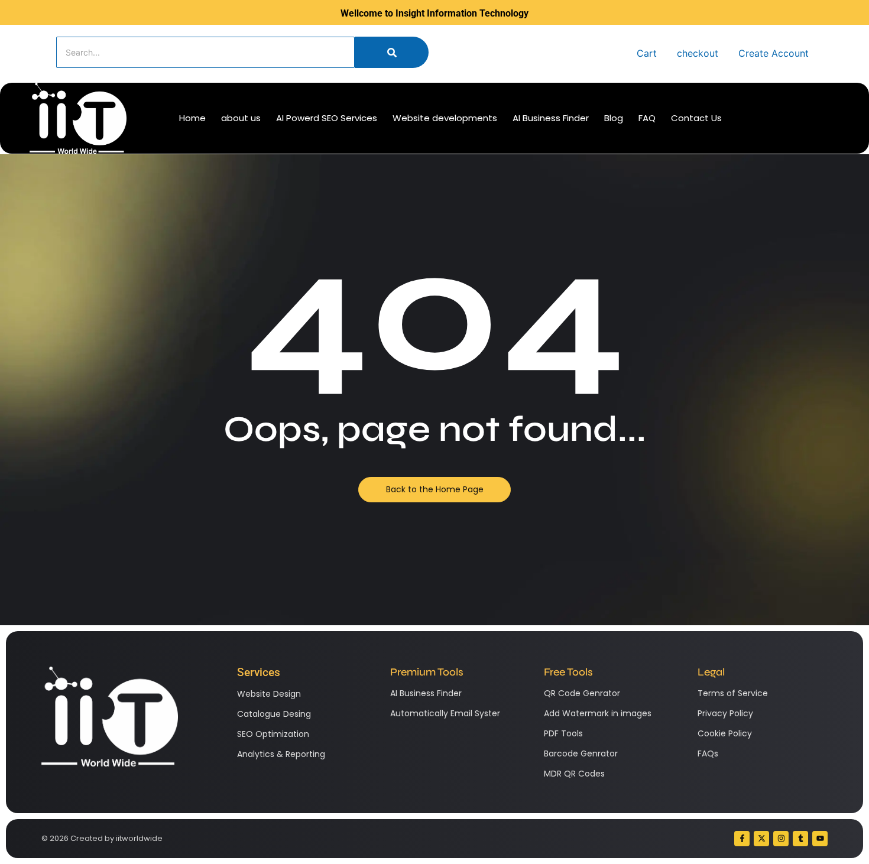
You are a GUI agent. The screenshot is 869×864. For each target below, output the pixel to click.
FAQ (647, 118)
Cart (647, 53)
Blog (613, 118)
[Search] (392, 52)
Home (192, 118)
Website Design (269, 694)
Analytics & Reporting (281, 754)
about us (241, 118)
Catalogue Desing (274, 714)
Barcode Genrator (581, 753)
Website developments (445, 118)
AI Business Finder (551, 118)
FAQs (708, 753)
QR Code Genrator (582, 693)
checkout (697, 53)
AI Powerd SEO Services (326, 118)
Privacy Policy (725, 713)
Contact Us (696, 118)
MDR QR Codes (574, 773)
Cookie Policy (725, 733)
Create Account (773, 53)
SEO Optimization (273, 734)
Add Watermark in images (597, 713)
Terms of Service (733, 693)
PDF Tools (563, 733)
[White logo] (78, 118)
